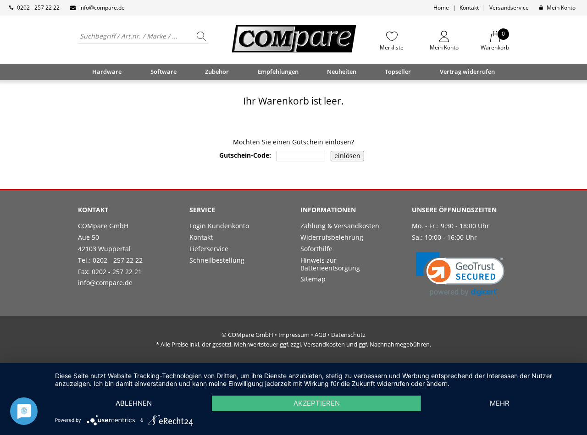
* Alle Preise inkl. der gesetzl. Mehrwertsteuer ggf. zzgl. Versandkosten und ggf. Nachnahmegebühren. (293, 344)
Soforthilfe (316, 248)
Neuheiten (341, 71)
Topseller (398, 71)
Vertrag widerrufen (467, 71)
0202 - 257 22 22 (38, 7)
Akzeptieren (317, 403)
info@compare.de (102, 7)
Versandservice (509, 7)
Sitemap (313, 279)
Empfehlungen (278, 71)
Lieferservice (208, 248)
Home (441, 7)
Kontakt (469, 7)
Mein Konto (561, 7)
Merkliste (392, 47)
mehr (499, 403)
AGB (320, 334)
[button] (460, 274)
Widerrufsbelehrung (331, 237)
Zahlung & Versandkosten (339, 225)
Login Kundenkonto (219, 225)
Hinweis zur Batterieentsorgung (330, 264)
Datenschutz (348, 334)
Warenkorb (495, 41)
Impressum (294, 334)
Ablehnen (134, 403)
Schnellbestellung (216, 260)
